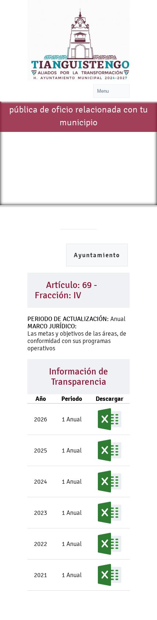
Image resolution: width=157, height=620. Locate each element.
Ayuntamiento (97, 255)
